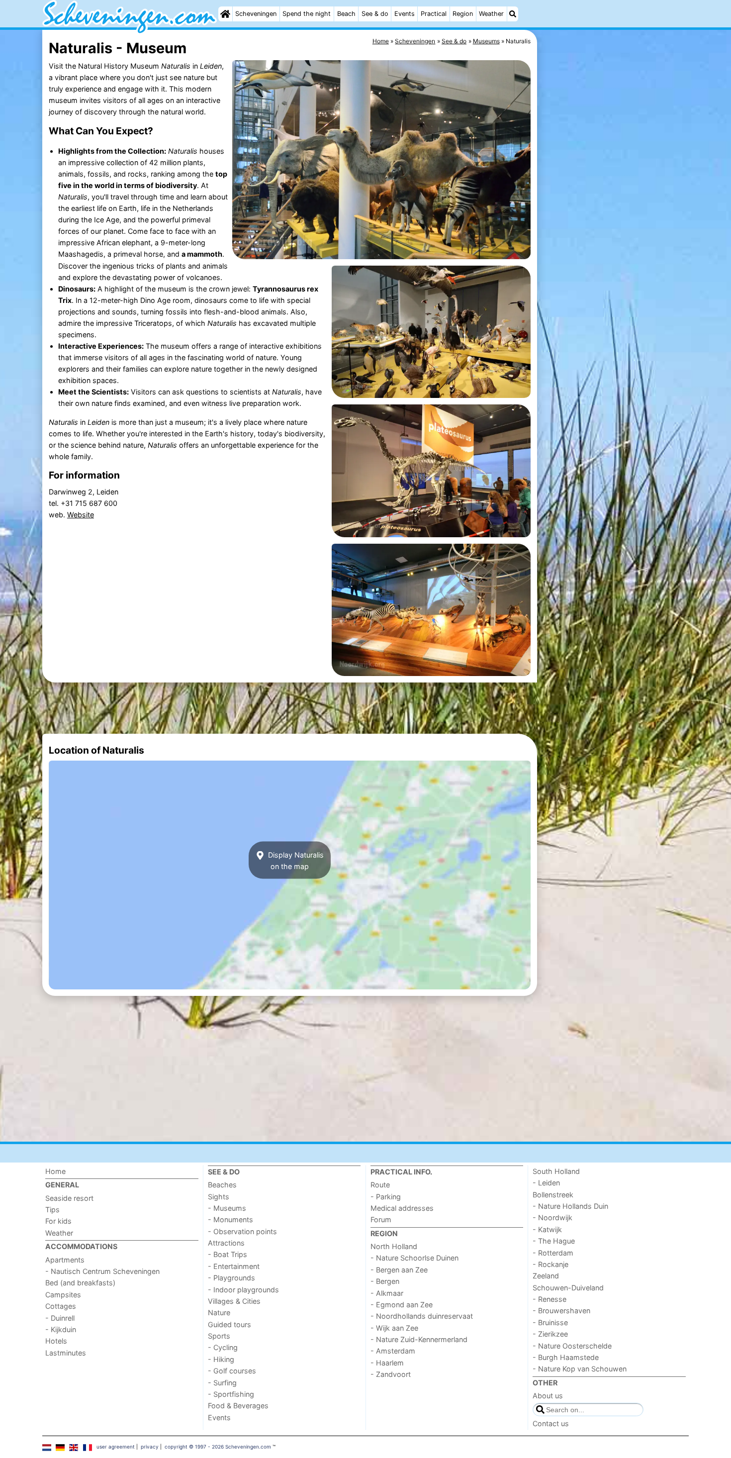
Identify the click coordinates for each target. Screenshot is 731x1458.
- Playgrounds (231, 1277)
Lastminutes (65, 1353)
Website (80, 514)
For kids (58, 1221)
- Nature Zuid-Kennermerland (418, 1339)
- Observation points (242, 1231)
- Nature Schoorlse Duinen (414, 1258)
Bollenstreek (553, 1194)
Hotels (56, 1341)
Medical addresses (402, 1208)
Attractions (226, 1243)
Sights (218, 1196)
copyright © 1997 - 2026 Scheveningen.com (218, 1447)
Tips (52, 1209)
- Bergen (384, 1281)
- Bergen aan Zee (399, 1269)
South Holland (556, 1171)
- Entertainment (234, 1266)
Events (404, 13)
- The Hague (554, 1241)
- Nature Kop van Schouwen (580, 1368)
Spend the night (306, 13)
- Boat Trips (227, 1254)
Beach (346, 13)
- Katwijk (547, 1229)
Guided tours (229, 1324)
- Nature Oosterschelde (572, 1346)
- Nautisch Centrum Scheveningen (102, 1271)
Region (463, 13)
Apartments (65, 1260)
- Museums (227, 1208)
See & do (375, 13)
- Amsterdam (392, 1351)
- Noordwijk (552, 1217)
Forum (380, 1219)
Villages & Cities (234, 1301)
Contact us (551, 1423)
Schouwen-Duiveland (568, 1287)
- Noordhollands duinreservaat (421, 1316)
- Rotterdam (553, 1253)
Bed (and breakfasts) (80, 1282)
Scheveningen (255, 13)
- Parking (385, 1196)
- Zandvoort (390, 1374)
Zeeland (546, 1275)
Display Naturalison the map (295, 860)
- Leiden (546, 1182)
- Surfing (222, 1382)
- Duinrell (60, 1318)
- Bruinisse (550, 1322)
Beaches (222, 1184)
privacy (150, 1447)
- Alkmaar (386, 1293)
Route (380, 1184)
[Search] (512, 13)
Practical (434, 13)
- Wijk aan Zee (394, 1328)
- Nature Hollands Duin (570, 1206)
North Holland (393, 1246)
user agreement (115, 1447)
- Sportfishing (231, 1394)
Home (55, 1171)
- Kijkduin (60, 1329)
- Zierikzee (550, 1334)
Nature (219, 1312)
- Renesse (549, 1299)
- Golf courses (232, 1370)
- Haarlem (387, 1363)
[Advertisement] (614, 258)
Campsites (63, 1294)
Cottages (60, 1306)
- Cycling (223, 1347)
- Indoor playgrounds (243, 1289)
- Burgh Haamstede (566, 1357)
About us (548, 1395)
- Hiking (221, 1359)
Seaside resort (69, 1198)
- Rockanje (550, 1264)
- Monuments (230, 1219)
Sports (219, 1336)
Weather (491, 13)
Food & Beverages (238, 1405)
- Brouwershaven (561, 1310)
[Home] (225, 13)
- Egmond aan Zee (401, 1304)
